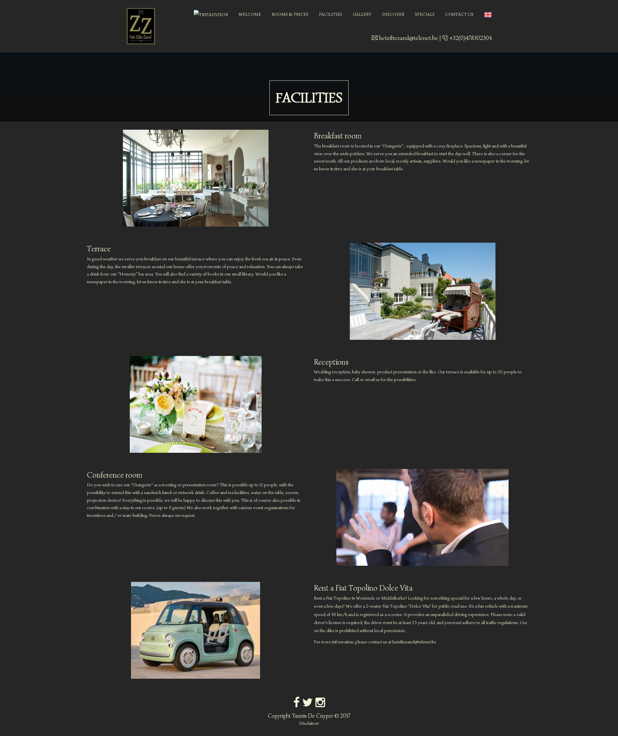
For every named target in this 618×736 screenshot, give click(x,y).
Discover (393, 14)
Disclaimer (309, 723)
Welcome (250, 14)
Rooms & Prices (290, 14)
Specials (425, 14)
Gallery (362, 14)
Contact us (459, 14)
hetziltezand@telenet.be (408, 38)
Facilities (330, 14)
